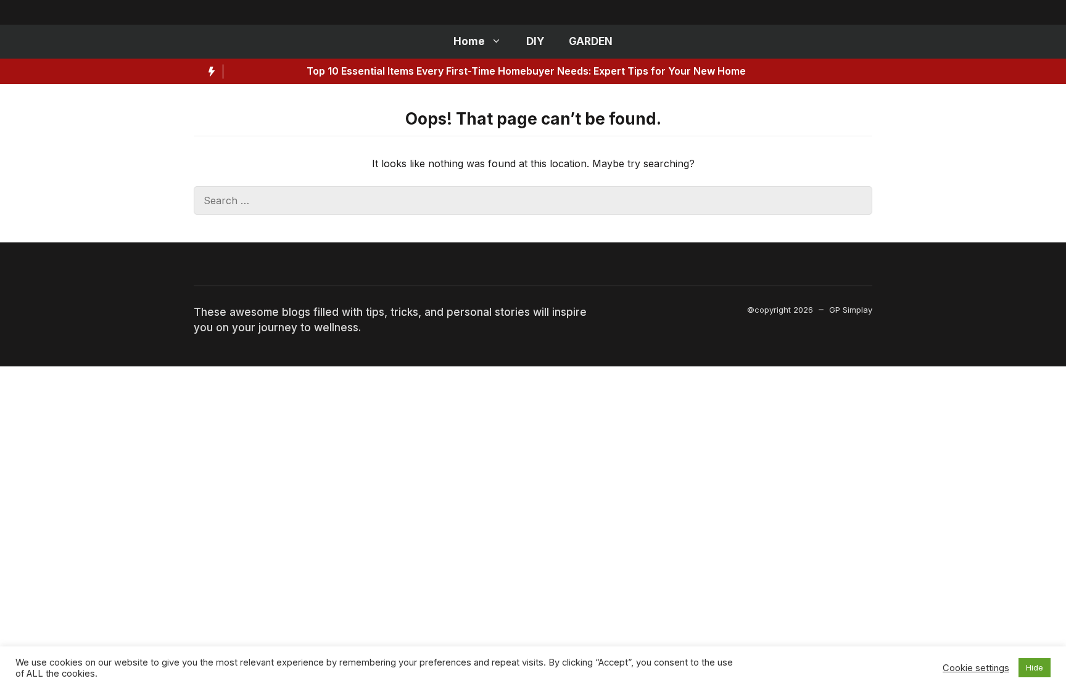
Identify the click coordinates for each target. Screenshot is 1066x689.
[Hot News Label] (208, 71)
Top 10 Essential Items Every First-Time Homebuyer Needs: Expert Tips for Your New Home (467, 71)
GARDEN (591, 41)
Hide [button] (1034, 667)
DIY (535, 41)
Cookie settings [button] (976, 668)
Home (469, 41)
